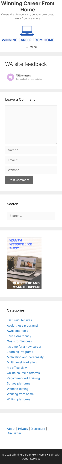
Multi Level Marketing (22, 362)
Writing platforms (18, 399)
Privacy (23, 428)
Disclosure (38, 428)
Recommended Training (23, 378)
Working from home (20, 394)
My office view (17, 367)
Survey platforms (18, 383)
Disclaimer (14, 433)
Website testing (17, 389)
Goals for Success (19, 341)
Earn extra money (19, 336)
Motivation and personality (25, 357)
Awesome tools (17, 330)
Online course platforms (23, 373)
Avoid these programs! (22, 325)
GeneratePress (31, 458)
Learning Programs (20, 352)
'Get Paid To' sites (19, 320)
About (11, 428)
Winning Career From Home (27, 6)
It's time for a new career (24, 346)
